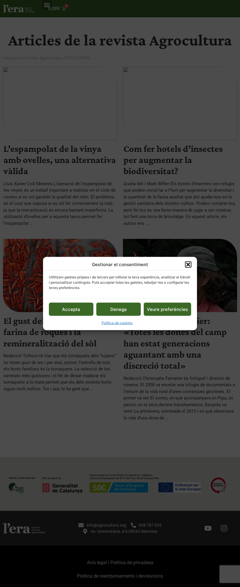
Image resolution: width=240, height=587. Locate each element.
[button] (188, 264)
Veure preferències (167, 309)
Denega (118, 309)
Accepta (71, 309)
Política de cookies (117, 323)
